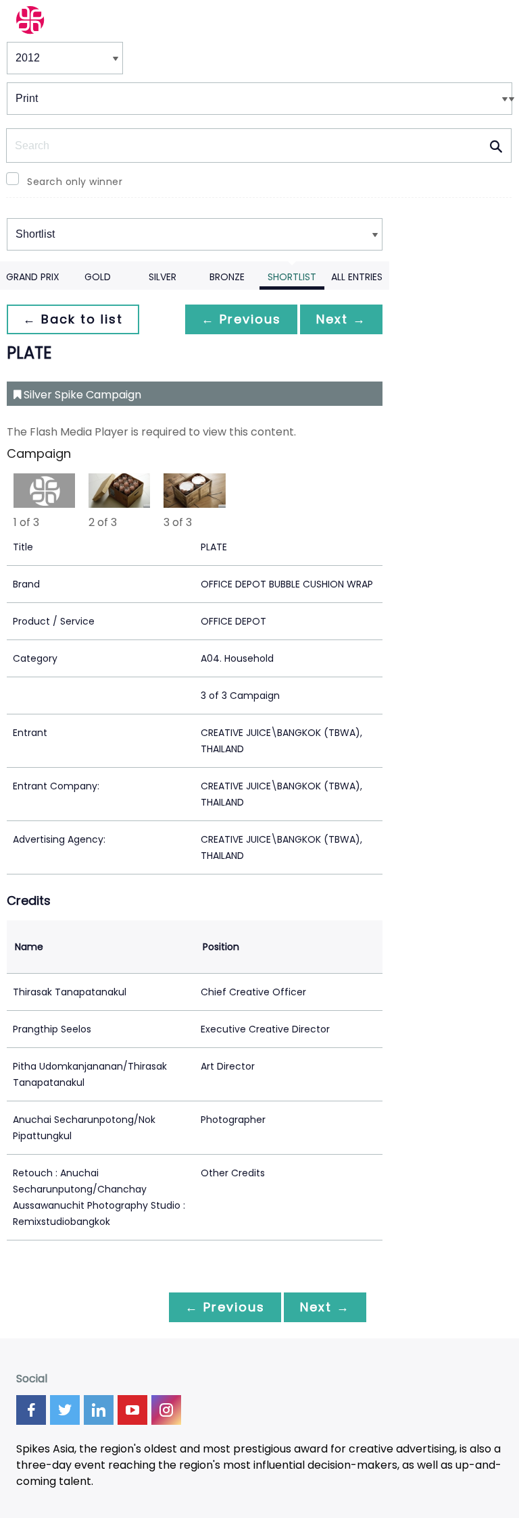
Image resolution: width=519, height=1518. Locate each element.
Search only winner (74, 181)
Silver (162, 277)
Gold (97, 277)
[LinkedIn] (99, 1410)
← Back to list (73, 319)
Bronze (227, 277)
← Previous (241, 319)
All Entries (356, 277)
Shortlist (292, 277)
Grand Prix (32, 277)
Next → (341, 319)
